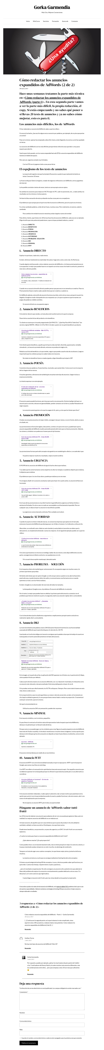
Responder (28, 929)
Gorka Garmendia (52, 7)
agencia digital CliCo (62, 886)
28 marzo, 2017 (29, 916)
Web (21, 1029)
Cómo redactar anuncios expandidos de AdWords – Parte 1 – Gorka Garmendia (49, 914)
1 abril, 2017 (28, 940)
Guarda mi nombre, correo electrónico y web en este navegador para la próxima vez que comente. (52, 1038)
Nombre (22, 1013)
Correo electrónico (25, 1021)
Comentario (24, 992)
